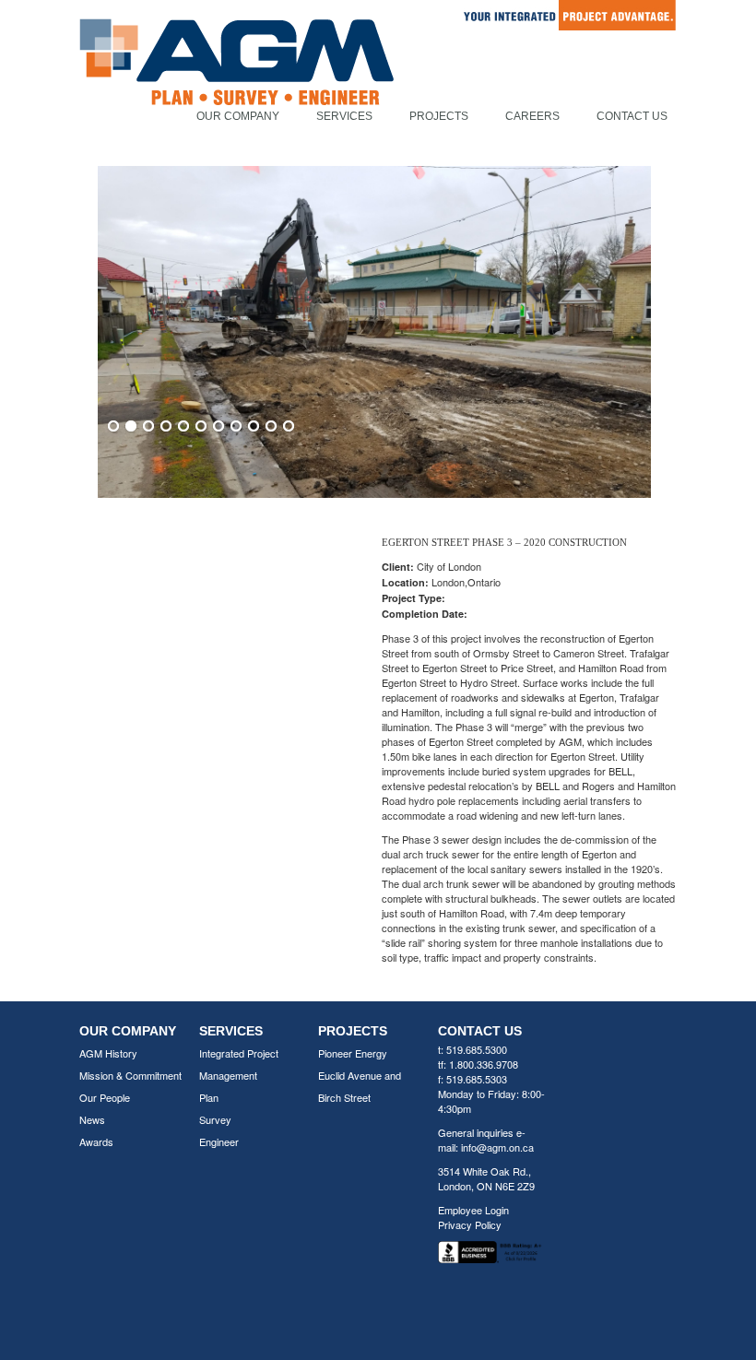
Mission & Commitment (130, 1075)
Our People (104, 1097)
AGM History (108, 1053)
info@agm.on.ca (497, 1147)
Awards (96, 1141)
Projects (438, 116)
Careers (532, 116)
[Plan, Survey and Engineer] (236, 82)
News (92, 1119)
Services (344, 116)
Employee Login (473, 1209)
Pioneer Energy (352, 1053)
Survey (215, 1119)
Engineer (219, 1141)
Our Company (237, 116)
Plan (209, 1097)
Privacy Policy (470, 1224)
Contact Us (632, 116)
